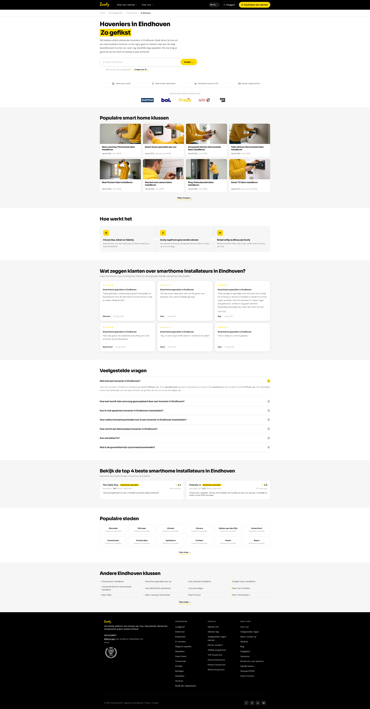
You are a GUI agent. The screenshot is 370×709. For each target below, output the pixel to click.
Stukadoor (179, 676)
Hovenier (179, 681)
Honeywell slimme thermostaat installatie (116, 588)
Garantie (244, 641)
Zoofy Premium (247, 676)
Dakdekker (180, 651)
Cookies (155, 703)
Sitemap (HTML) (247, 671)
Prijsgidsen (245, 651)
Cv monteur (180, 641)
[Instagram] (252, 703)
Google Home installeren (243, 581)
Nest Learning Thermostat (157, 595)
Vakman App (213, 632)
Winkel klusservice (216, 669)
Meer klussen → (185, 198)
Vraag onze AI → (141, 69)
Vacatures (244, 656)
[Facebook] (246, 703)
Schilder (179, 666)
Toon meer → (185, 552)
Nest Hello (106, 595)
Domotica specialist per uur (158, 581)
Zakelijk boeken (247, 666)
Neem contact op (248, 636)
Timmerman (180, 661)
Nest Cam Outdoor (241, 588)
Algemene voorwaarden (134, 703)
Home (102, 13)
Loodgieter (180, 627)
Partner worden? (215, 645)
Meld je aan (109, 639)
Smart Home (131, 13)
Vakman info (213, 627)
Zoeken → (189, 62)
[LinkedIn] (258, 703)
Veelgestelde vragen (249, 632)
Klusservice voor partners (252, 661)
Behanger (179, 671)
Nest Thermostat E (241, 595)
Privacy (148, 703)
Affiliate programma (217, 650)
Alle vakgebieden (115, 13)
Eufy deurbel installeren (200, 581)
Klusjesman (180, 636)
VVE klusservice (215, 655)
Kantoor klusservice (217, 664)
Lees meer (222, 311)
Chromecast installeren (113, 581)
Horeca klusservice (216, 660)
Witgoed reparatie (183, 646)
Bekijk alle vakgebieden (185, 686)
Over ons (244, 627)
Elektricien (180, 632)
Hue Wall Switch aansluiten (158, 588)
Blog (242, 646)
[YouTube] (263, 703)
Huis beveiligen (196, 588)
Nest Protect (195, 595)
